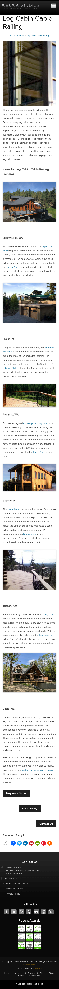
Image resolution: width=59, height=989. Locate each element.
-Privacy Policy (12, 893)
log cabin (49, 614)
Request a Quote (16, 793)
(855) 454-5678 (20, 883)
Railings (31, 973)
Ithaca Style (39, 452)
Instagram (51, 912)
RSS (36, 912)
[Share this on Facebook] (13, 843)
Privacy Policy (29, 965)
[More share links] (49, 843)
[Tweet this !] (19, 843)
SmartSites (37, 968)
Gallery (21, 975)
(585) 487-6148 (13, 878)
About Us (18, 973)
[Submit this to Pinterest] (31, 843)
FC (28, 912)
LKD (21, 912)
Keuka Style (13, 267)
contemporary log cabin (35, 423)
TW (14, 912)
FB (6, 912)
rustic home (14, 509)
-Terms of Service (14, 888)
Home (7, 973)
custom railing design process (37, 770)
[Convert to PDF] (43, 843)
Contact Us (46, 823)
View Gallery (29, 808)
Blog (42, 973)
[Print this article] (37, 843)
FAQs (51, 973)
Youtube (43, 912)
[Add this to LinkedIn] (25, 843)
